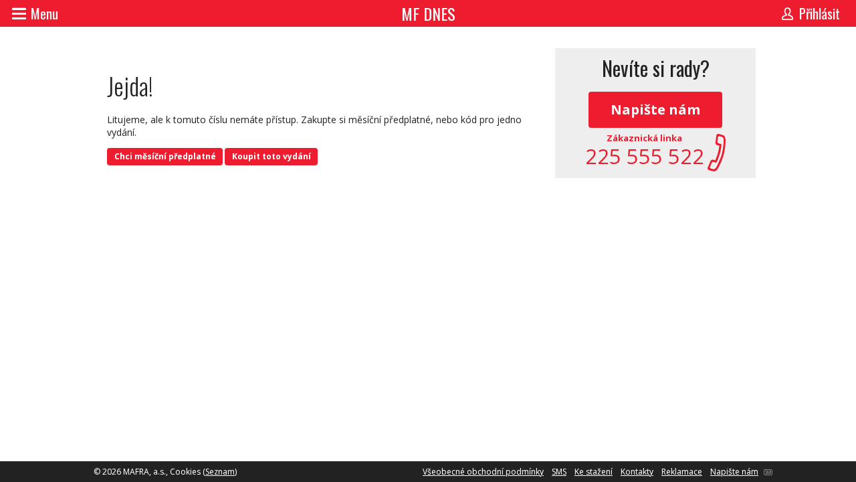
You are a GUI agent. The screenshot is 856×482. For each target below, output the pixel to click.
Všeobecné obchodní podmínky (483, 471)
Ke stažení (593, 471)
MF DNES (428, 13)
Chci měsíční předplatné (165, 156)
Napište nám (655, 109)
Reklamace (681, 471)
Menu (44, 13)
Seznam (220, 471)
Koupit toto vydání (271, 156)
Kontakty (637, 471)
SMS (559, 471)
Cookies (185, 471)
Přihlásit (819, 13)
